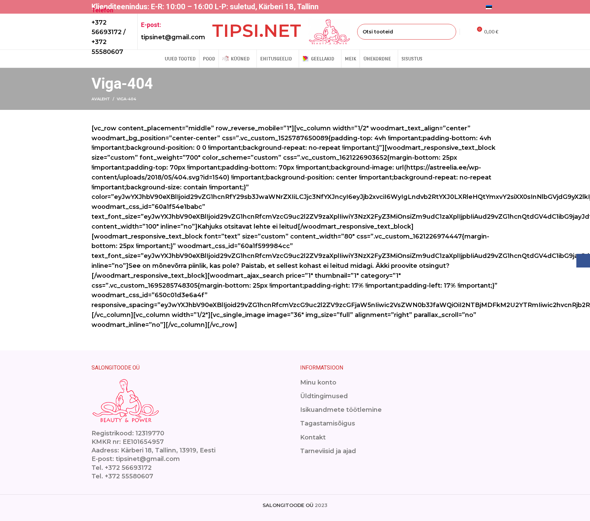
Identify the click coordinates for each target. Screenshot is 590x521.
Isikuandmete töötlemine (341, 410)
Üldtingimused (324, 396)
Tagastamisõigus (327, 423)
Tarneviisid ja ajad (328, 451)
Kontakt (313, 437)
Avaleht (101, 99)
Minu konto (318, 382)
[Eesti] (490, 7)
